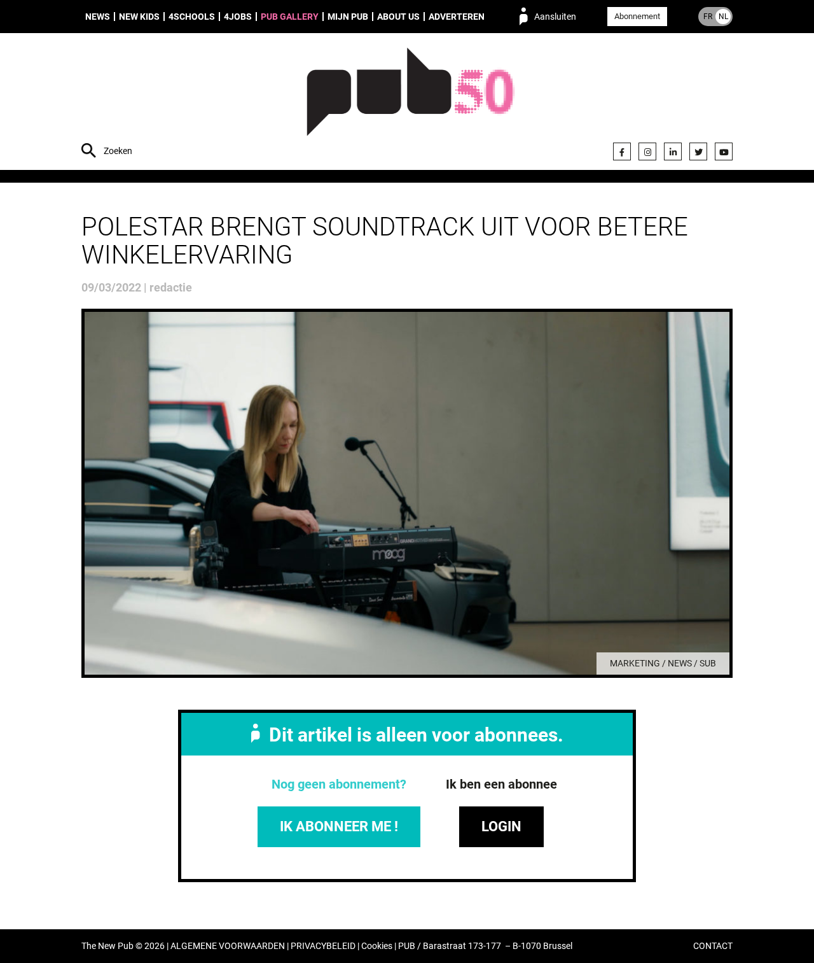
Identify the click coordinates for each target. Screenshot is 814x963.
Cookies (376, 946)
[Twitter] (698, 151)
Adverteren (457, 16)
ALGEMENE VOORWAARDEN (227, 946)
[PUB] (410, 103)
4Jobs (238, 16)
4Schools (192, 16)
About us (398, 16)
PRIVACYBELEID (323, 946)
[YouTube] (724, 151)
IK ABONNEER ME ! (339, 826)
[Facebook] (622, 151)
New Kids (139, 16)
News (97, 16)
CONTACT (713, 946)
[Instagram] (647, 151)
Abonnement (637, 16)
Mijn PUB (348, 16)
